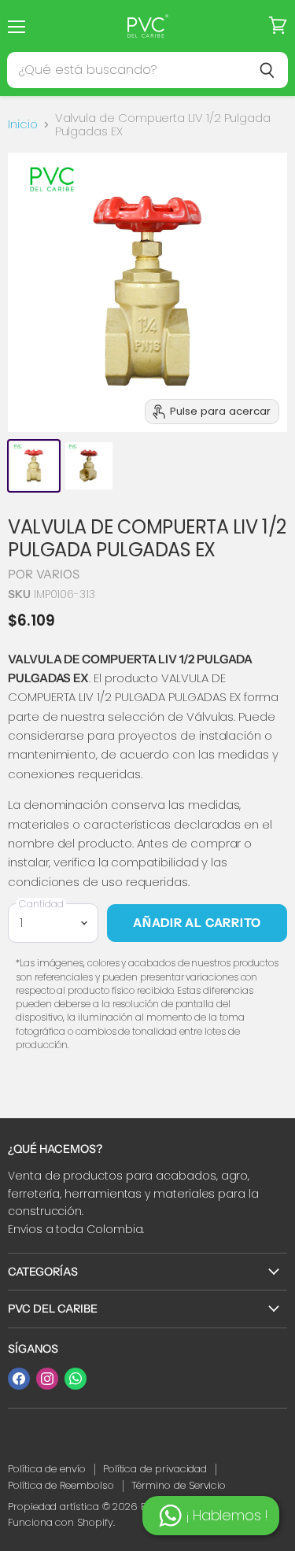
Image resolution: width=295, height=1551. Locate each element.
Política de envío (47, 1468)
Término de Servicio (179, 1485)
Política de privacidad (155, 1468)
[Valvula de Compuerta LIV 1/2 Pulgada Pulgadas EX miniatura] (34, 466)
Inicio (23, 124)
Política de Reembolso (61, 1485)
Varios (58, 574)
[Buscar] (267, 70)
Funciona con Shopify (60, 1522)
